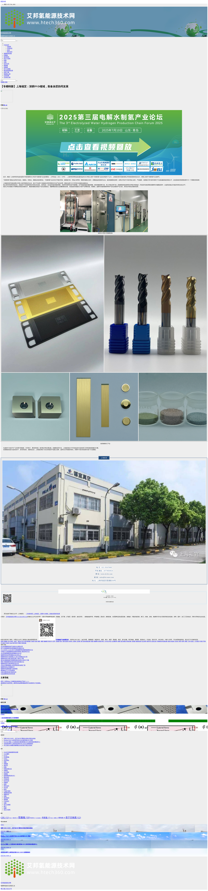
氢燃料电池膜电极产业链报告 (9, 668)
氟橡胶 (46, 641)
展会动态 (6, 777)
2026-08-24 (4, 831)
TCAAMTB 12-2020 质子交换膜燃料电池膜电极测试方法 (17, 650)
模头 (110, 641)
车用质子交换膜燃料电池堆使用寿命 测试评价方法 (15, 651)
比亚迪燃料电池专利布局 (8, 673)
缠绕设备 (138, 641)
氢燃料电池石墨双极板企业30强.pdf (11, 655)
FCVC (5, 755)
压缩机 (79, 641)
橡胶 (42, 641)
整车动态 (9, 51)
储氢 (119, 641)
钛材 (36, 641)
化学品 (107, 641)
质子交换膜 (7, 69)
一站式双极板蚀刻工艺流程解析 (10, 718)
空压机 (7, 643)
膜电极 (6, 65)
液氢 (5, 796)
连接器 (100, 641)
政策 (8, 50)
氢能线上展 (7, 74)
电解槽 (96, 641)
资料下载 (6, 72)
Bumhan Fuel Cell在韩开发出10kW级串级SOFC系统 (18, 740)
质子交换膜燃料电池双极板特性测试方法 (12, 648)
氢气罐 (83, 641)
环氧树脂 (159, 641)
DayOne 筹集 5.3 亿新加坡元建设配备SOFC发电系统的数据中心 (22, 742)
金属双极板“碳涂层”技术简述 (9, 726)
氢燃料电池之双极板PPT (8, 667)
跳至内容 (3, 1)
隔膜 (5, 808)
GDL (5, 817)
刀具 (189, 641)
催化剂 (20, 641)
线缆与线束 (171, 641)
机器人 (192, 641)
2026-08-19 (4, 839)
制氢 (5, 60)
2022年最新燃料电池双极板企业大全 (11, 653)
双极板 (6, 55)
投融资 (9, 46)
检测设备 (164, 641)
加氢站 (6, 770)
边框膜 (57, 641)
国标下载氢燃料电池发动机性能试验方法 (12, 661)
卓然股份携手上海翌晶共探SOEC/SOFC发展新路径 (18, 743)
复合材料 (144, 641)
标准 (5, 789)
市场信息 (9, 48)
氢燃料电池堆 (8, 53)
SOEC (5, 758)
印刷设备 (23, 643)
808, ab (5, 105)
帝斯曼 (46, 818)
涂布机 (70, 641)
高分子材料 (7, 58)
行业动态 (6, 45)
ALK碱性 (6, 754)
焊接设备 (128, 641)
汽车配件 (197, 641)
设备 (5, 62)
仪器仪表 (153, 641)
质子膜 (24, 641)
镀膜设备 (87, 641)
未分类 (6, 787)
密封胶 (32, 817)
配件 (16, 643)
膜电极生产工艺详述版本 (8, 670)
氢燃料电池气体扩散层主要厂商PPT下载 (12, 658)
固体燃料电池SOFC (9, 775)
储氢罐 (6, 67)
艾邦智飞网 (7, 77)
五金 (10, 643)
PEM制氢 (6, 757)
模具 (13, 643)
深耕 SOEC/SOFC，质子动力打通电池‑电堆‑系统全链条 (20, 738)
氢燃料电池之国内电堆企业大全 (10, 663)
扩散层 (32, 641)
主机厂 (16, 641)
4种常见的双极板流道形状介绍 (9, 709)
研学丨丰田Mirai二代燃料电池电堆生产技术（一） (15, 681)
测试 (201, 641)
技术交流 (6, 63)
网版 (19, 643)
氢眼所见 (6, 794)
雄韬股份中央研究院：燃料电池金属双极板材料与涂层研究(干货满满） (21, 683)
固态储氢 (123, 641)
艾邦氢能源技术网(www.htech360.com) (16, 616)
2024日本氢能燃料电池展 (11, 752)
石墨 (53, 641)
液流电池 (6, 57)
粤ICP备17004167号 (6, 888)
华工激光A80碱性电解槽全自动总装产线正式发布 (18, 745)
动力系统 (10, 641)
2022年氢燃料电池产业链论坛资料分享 (12, 646)
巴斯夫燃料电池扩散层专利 (8, 672)
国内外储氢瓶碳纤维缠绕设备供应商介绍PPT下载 (15, 660)
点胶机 (74, 641)
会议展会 (6, 760)
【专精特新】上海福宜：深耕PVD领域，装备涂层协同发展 (43, 613)
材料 (183, 641)
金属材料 (114, 641)
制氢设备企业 (8, 768)
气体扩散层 (7, 791)
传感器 (134, 641)
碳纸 (39, 641)
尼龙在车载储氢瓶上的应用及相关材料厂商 (13, 665)
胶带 (180, 641)
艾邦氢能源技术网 (6, 33)
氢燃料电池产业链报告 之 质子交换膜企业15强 (14, 656)
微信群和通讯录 (8, 70)
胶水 (61, 641)
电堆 (2, 641)
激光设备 (65, 641)
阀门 (103, 641)
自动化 (176, 641)
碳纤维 (149, 641)
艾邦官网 (6, 75)
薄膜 (186, 641)
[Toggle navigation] (1, 39)
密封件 (50, 641)
